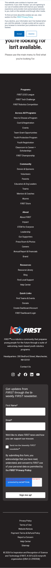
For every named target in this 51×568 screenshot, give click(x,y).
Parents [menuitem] (25, 179)
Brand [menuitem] (25, 256)
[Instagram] (13, 375)
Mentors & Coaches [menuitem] (25, 194)
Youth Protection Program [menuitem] (25, 137)
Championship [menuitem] (25, 155)
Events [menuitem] (26, 128)
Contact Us (25, 366)
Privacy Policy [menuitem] (25, 521)
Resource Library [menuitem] (25, 270)
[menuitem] (25, 226)
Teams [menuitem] (25, 189)
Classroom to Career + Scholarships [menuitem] (26, 149)
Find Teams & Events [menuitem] (25, 298)
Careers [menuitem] (25, 246)
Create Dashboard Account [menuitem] (25, 308)
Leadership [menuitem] (25, 232)
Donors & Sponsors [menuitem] (25, 169)
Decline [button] (31, 33)
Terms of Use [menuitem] (26, 525)
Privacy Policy (25, 17)
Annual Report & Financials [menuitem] (25, 251)
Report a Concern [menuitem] (25, 537)
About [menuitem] (25, 217)
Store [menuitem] (25, 203)
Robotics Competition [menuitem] (25, 104)
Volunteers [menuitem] (25, 174)
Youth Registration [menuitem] (25, 142)
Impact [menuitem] (25, 222)
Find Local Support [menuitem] (25, 280)
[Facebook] (25, 375)
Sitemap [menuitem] (25, 545)
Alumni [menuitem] (25, 199)
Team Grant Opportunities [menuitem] (25, 133)
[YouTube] (38, 375)
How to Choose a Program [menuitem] (25, 118)
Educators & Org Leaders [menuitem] (25, 184)
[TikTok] (19, 375)
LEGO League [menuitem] (25, 94)
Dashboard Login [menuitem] (25, 313)
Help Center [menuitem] (25, 285)
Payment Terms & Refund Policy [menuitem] (25, 533)
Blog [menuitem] (25, 275)
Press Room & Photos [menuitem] (25, 242)
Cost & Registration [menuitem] (25, 123)
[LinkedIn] (31, 375)
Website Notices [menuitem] (25, 529)
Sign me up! (25, 495)
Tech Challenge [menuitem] (25, 99)
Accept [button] (19, 33)
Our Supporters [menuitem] (25, 237)
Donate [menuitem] (25, 303)
